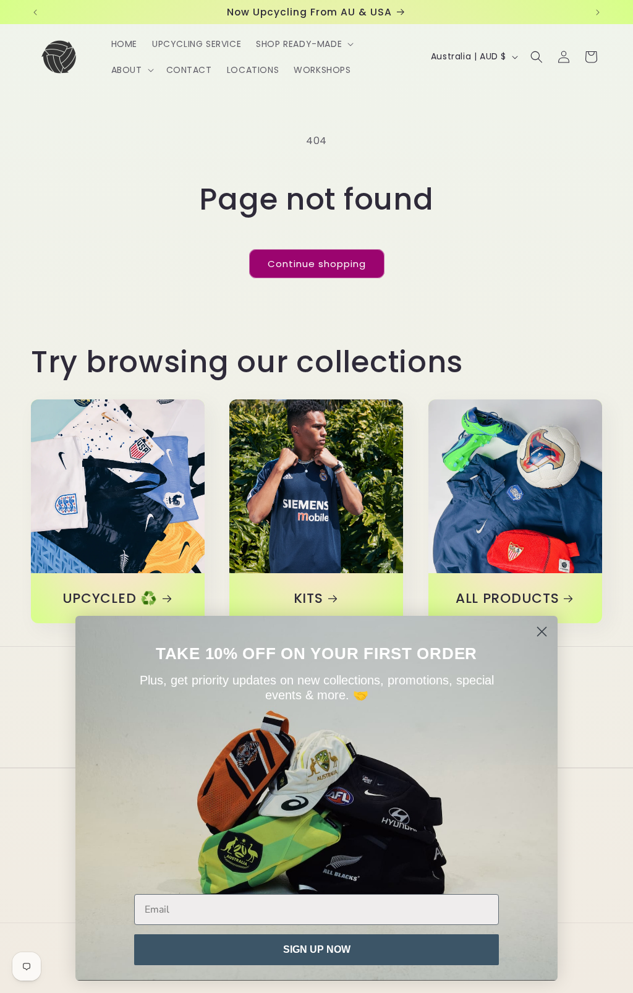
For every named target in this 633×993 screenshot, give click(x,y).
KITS (308, 598)
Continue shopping (317, 263)
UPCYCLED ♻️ (110, 598)
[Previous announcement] (35, 12)
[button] (304, 44)
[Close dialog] (542, 631)
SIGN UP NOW (316, 949)
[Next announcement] (597, 12)
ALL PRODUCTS (507, 598)
